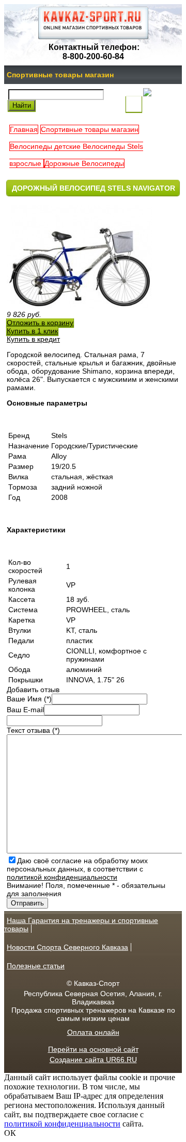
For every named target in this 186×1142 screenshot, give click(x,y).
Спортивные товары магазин (60, 75)
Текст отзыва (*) (33, 730)
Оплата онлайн (93, 1032)
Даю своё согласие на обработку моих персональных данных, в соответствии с (77, 868)
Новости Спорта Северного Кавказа (67, 947)
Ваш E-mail (25, 710)
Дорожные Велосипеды (84, 163)
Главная (24, 129)
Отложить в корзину (40, 322)
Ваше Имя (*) (29, 699)
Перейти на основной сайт (93, 1049)
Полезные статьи (36, 966)
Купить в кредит (33, 339)
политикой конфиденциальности (62, 877)
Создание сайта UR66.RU (93, 1059)
